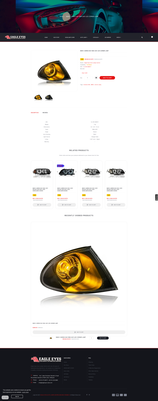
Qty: (81, 77)
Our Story (66, 365)
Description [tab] (35, 112)
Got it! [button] (17, 396)
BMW (92, 84)
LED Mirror (66, 377)
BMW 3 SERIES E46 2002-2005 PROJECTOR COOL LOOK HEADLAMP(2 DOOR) (114, 189)
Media (65, 380)
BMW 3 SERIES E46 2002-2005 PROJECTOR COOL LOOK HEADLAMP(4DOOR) (65, 189)
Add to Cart (107, 78)
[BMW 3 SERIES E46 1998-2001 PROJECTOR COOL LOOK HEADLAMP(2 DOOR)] (42, 172)
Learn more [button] (25, 392)
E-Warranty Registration (94, 368)
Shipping (90, 362)
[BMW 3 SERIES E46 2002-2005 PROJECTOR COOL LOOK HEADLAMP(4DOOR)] (67, 172)
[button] (32, 171)
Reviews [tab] (45, 112)
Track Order (91, 365)
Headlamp (91, 377)
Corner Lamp (98, 84)
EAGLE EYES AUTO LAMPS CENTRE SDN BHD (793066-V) (55, 395)
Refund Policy (91, 374)
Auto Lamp (66, 371)
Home (61, 16)
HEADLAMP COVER (69, 368)
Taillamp (90, 380)
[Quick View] (33, 169)
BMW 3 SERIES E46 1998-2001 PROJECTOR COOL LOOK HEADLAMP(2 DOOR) (40, 189)
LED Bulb (66, 374)
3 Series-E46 (86, 84)
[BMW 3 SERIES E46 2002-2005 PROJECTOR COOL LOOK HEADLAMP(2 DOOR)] (116, 172)
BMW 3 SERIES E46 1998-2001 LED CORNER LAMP (45, 323)
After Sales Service (93, 371)
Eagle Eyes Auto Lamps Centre (92, 62)
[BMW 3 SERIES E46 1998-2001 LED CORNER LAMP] (38, 97)
